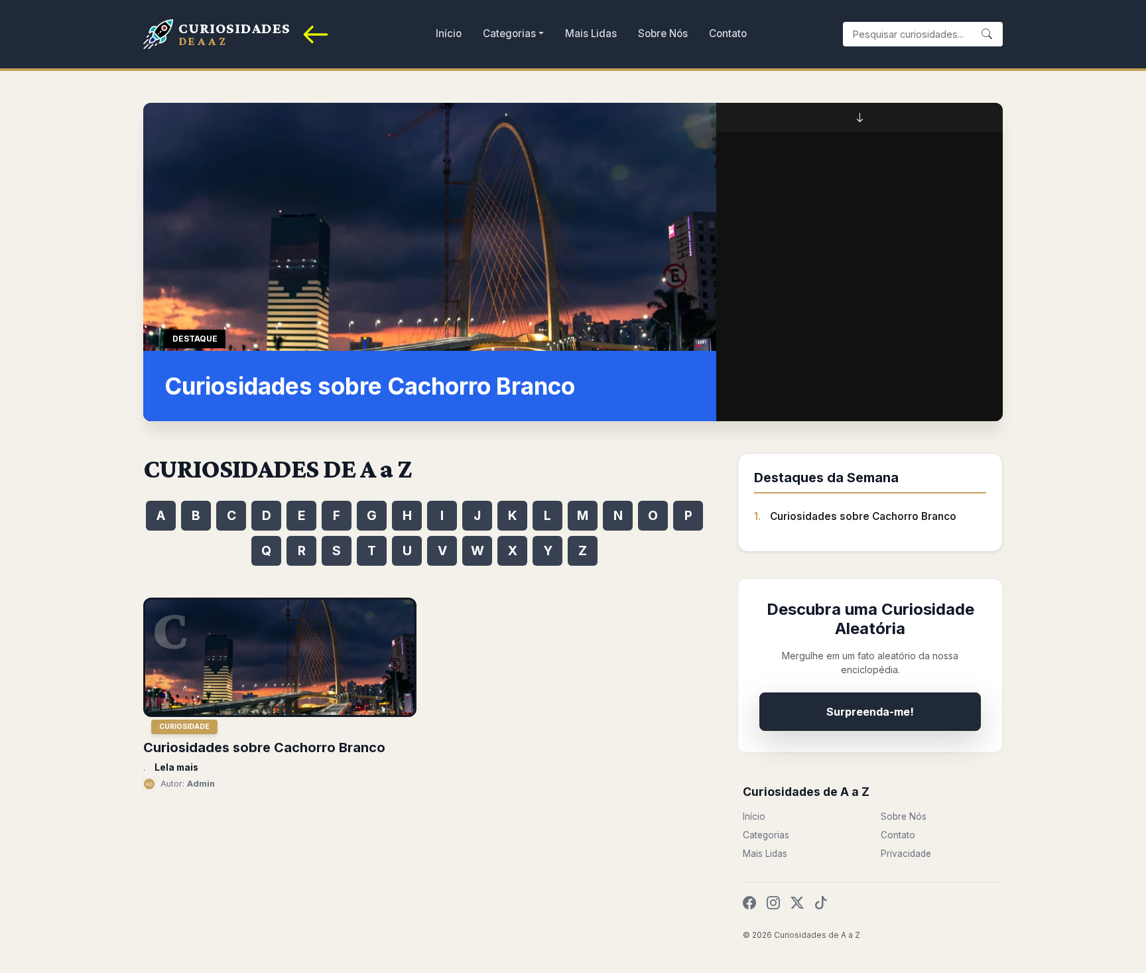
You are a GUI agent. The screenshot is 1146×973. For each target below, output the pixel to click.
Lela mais (176, 767)
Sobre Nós (663, 33)
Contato (728, 33)
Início (449, 33)
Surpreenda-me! (870, 711)
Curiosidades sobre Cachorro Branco (863, 516)
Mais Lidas (591, 33)
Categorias (509, 33)
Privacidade (906, 853)
